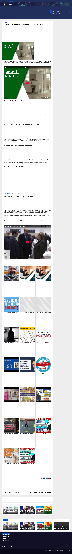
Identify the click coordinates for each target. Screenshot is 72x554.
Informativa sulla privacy (6, 536)
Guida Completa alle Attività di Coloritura (44, 511)
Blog (62, 11)
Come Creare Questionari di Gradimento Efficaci (14, 492)
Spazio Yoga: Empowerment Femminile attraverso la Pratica (10, 511)
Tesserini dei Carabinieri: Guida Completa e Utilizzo (26, 511)
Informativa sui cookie (5, 540)
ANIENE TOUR (7, 4)
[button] (67, 12)
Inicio (54, 11)
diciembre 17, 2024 (24, 528)
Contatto (58, 13)
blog (5, 22)
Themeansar (17, 551)
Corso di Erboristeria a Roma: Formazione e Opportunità (39, 492)
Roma (58, 11)
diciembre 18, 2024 (7, 528)
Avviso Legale (4, 538)
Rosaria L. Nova (14, 499)
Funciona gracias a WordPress (6, 551)
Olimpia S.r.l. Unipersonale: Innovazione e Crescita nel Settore (60, 527)
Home (42, 550)
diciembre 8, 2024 (41, 528)
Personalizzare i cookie (67, 552)
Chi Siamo (52, 13)
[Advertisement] (26, 12)
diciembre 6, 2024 (58, 528)
